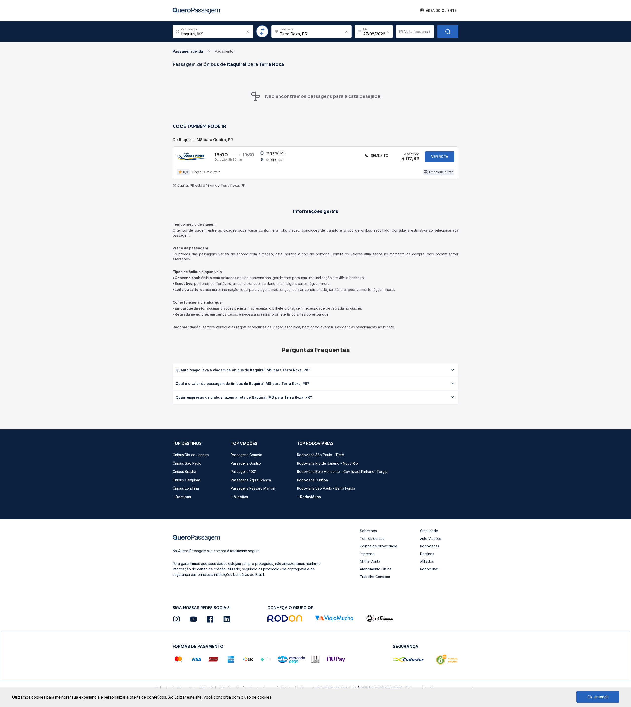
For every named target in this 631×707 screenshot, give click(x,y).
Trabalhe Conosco (375, 577)
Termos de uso (372, 538)
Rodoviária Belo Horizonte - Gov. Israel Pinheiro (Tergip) (343, 471)
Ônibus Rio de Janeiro (191, 455)
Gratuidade (429, 531)
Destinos (427, 554)
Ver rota (439, 156)
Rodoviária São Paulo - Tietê (320, 455)
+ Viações (239, 497)
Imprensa (367, 554)
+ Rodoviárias (309, 497)
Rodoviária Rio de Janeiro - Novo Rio (327, 463)
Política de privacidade (378, 546)
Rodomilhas (429, 569)
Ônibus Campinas (187, 480)
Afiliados (427, 561)
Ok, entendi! (597, 696)
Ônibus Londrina (186, 488)
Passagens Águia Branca (251, 480)
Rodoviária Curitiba (312, 480)
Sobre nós (368, 531)
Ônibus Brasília (184, 471)
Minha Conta (370, 561)
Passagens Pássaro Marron (253, 488)
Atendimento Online (376, 569)
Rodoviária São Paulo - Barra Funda (326, 488)
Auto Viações (431, 538)
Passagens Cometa (246, 455)
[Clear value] (388, 31)
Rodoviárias (429, 546)
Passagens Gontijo (246, 463)
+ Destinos (182, 497)
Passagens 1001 (243, 471)
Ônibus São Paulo (187, 463)
